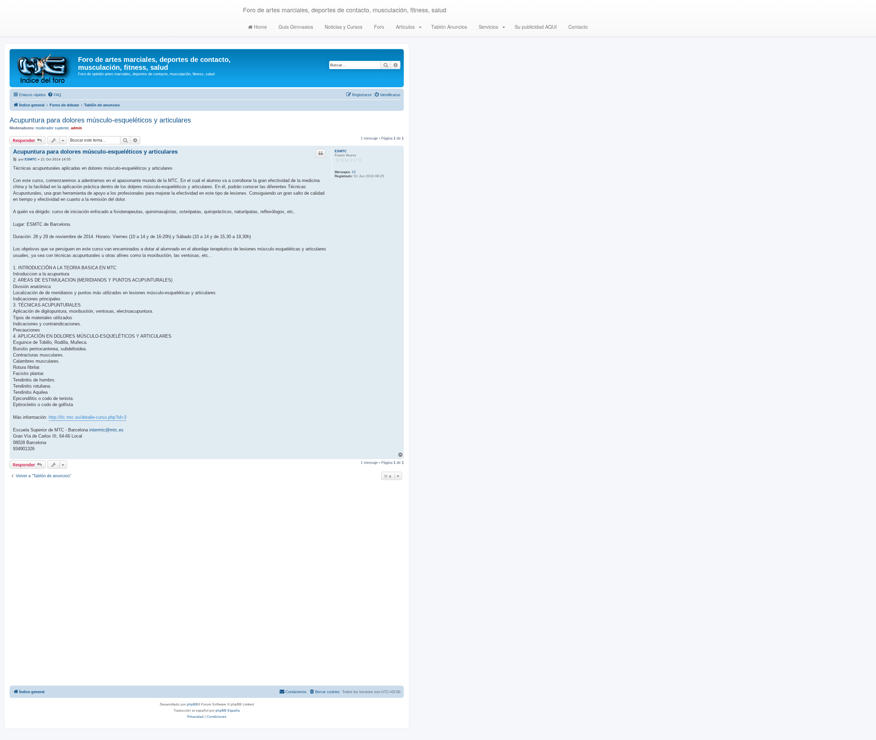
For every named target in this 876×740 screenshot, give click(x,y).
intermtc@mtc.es (106, 429)
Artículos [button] (405, 26)
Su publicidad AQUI (535, 26)
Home (260, 26)
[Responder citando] (320, 153)
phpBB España (228, 710)
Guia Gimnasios (295, 26)
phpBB (192, 704)
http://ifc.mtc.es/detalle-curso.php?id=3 (87, 417)
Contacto (577, 26)
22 (354, 172)
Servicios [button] (488, 26)
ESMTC (341, 151)
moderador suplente (52, 128)
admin (76, 128)
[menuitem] (54, 95)
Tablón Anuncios (448, 26)
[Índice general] (44, 68)
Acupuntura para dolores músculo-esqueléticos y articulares (100, 120)
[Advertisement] (207, 583)
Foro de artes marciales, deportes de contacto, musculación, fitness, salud (344, 9)
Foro (378, 26)
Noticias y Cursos (342, 26)
